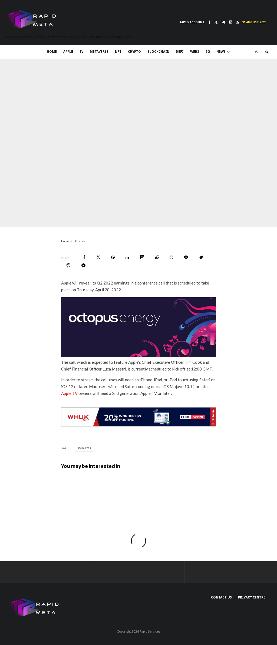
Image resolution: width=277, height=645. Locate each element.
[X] (216, 22)
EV (81, 52)
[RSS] (237, 22)
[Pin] (113, 257)
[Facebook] (209, 22)
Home (52, 52)
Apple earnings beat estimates (94, 486)
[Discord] (230, 22)
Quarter (85, 448)
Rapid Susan (26, 222)
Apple (68, 52)
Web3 (194, 52)
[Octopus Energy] (138, 355)
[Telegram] (223, 22)
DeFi (180, 52)
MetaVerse (99, 52)
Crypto (134, 52)
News (221, 52)
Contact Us (221, 597)
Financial (50, 222)
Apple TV (69, 393)
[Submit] (157, 257)
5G (208, 52)
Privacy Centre (251, 597)
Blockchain (158, 52)
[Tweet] (98, 257)
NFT (118, 52)
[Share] (84, 257)
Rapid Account (192, 22)
